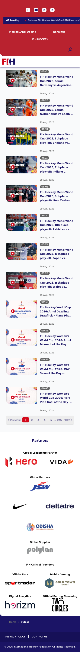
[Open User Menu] (70, 49)
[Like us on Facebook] (28, 10)
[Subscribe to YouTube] (36, 10)
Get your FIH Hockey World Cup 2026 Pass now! (51, 20)
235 (59, 420)
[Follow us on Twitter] (44, 10)
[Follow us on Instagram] (52, 10)
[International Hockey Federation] (22, 61)
